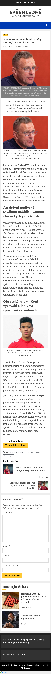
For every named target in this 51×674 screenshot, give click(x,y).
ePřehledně (25, 12)
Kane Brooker (33, 350)
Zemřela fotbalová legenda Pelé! (30, 617)
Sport (6, 35)
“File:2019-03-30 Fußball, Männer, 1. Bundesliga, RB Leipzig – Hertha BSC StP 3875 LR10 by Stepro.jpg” (25, 151)
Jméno (6, 546)
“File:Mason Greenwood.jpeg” (15, 350)
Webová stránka (10, 565)
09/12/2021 (18, 46)
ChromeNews (41, 664)
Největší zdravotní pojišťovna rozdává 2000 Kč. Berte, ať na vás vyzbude (33, 597)
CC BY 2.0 (12, 353)
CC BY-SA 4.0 (22, 156)
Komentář (7, 512)
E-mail (6, 555)
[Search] (47, 25)
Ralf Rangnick (8, 456)
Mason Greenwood (33, 452)
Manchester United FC (17, 452)
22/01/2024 (27, 607)
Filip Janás (8, 46)
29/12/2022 (27, 624)
